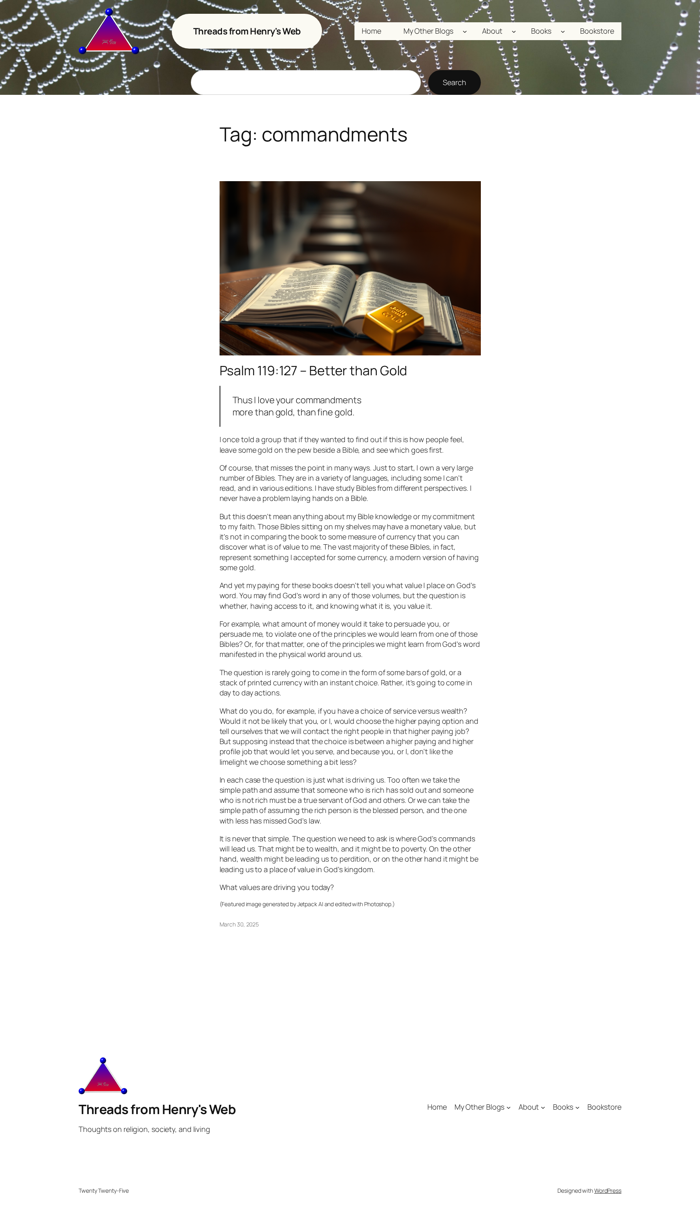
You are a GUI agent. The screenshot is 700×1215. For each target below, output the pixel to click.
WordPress (607, 1190)
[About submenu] (514, 31)
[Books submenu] (563, 31)
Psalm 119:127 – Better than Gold (314, 370)
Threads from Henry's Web (247, 31)
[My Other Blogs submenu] (465, 31)
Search (454, 82)
